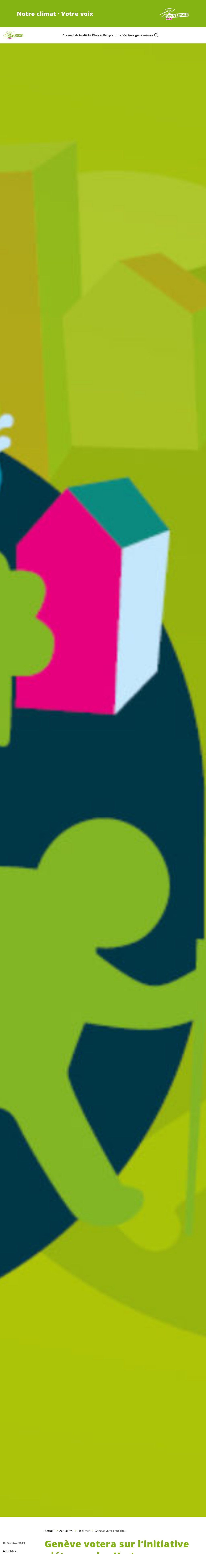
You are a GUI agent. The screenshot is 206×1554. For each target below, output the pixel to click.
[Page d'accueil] (174, 13)
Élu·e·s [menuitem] (97, 35)
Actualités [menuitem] (83, 35)
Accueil (49, 1530)
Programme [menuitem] (112, 35)
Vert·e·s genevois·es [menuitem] (138, 35)
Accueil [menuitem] (68, 35)
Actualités (66, 1530)
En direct (84, 1530)
